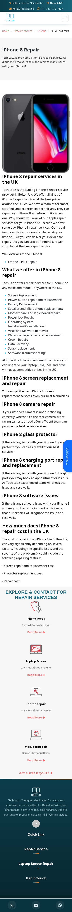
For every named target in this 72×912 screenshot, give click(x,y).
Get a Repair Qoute (34, 773)
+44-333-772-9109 (51, 8)
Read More (35, 632)
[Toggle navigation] (65, 18)
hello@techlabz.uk (23, 8)
